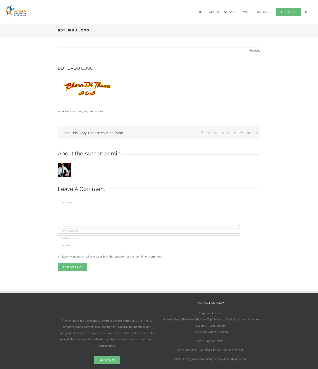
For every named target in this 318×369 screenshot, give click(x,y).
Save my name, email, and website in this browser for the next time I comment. (111, 256)
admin (64, 111)
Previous (254, 50)
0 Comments (96, 111)
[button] (306, 12)
